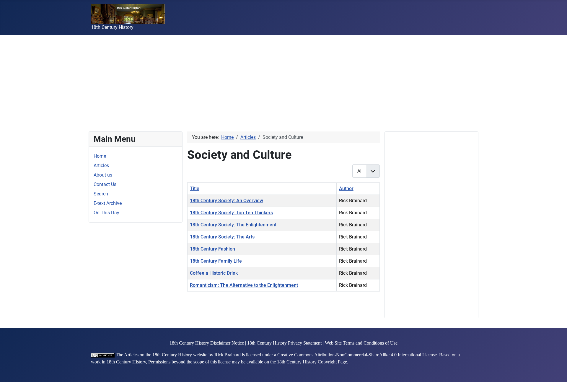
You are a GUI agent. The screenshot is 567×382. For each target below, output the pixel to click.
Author (346, 188)
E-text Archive (108, 203)
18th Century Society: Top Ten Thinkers (231, 212)
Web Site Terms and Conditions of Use (361, 342)
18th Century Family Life (216, 261)
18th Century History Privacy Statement (284, 342)
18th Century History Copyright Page (312, 361)
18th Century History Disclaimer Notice (207, 342)
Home (100, 156)
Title (194, 188)
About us (103, 175)
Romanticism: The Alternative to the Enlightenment (244, 285)
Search (101, 194)
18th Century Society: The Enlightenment (233, 225)
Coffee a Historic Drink (214, 273)
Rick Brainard (227, 354)
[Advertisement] (177, 76)
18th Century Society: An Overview (226, 200)
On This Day (106, 212)
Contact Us (105, 184)
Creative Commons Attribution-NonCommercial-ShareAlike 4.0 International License (357, 354)
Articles (101, 165)
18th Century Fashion (212, 249)
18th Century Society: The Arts (222, 237)
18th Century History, (127, 361)
